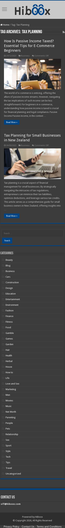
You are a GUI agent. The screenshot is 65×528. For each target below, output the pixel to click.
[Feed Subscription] (64, 32)
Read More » (11, 122)
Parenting (11, 417)
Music (9, 406)
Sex (7, 440)
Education (11, 293)
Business (25, 56)
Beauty (9, 260)
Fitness (9, 321)
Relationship (12, 434)
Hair (8, 350)
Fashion (10, 310)
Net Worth (11, 411)
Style (8, 451)
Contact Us (28, 526)
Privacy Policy (11, 526)
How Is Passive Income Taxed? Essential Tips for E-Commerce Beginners (29, 46)
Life (7, 378)
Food (8, 327)
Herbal (9, 361)
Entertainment (13, 299)
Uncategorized (13, 473)
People (9, 423)
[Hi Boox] (32, 9)
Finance (9, 316)
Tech (8, 456)
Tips (8, 462)
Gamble (10, 333)
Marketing (11, 389)
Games (9, 338)
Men (8, 395)
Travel (9, 468)
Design (9, 288)
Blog (8, 265)
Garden (9, 344)
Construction (12, 282)
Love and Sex (12, 383)
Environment (12, 305)
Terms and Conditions (49, 526)
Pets (8, 428)
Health (9, 355)
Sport (8, 445)
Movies (9, 400)
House (9, 366)
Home (6, 24)
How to (9, 372)
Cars (8, 276)
